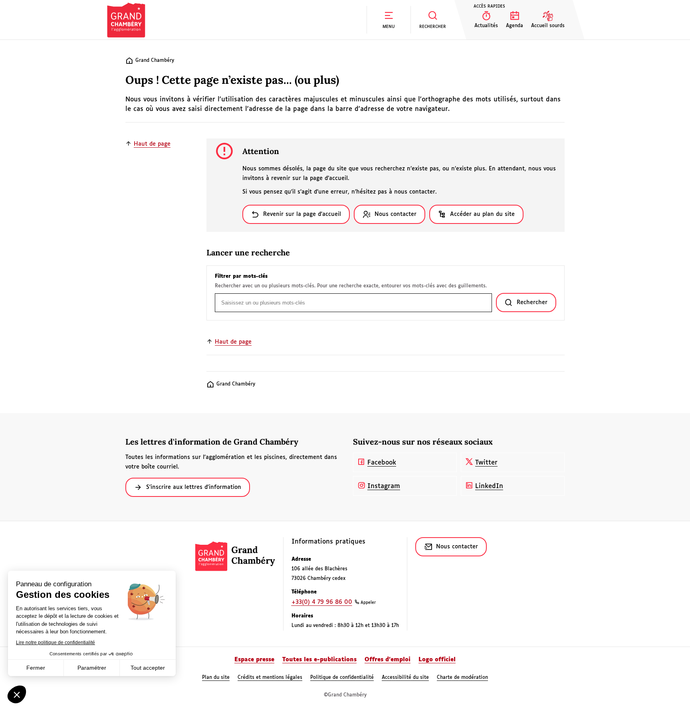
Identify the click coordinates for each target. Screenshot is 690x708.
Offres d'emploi (387, 660)
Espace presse (254, 660)
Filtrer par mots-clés (241, 276)
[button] (388, 20)
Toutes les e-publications (319, 660)
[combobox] (353, 302)
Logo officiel (437, 660)
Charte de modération (462, 677)
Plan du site (216, 677)
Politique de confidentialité (342, 677)
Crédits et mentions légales (270, 677)
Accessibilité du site (405, 677)
